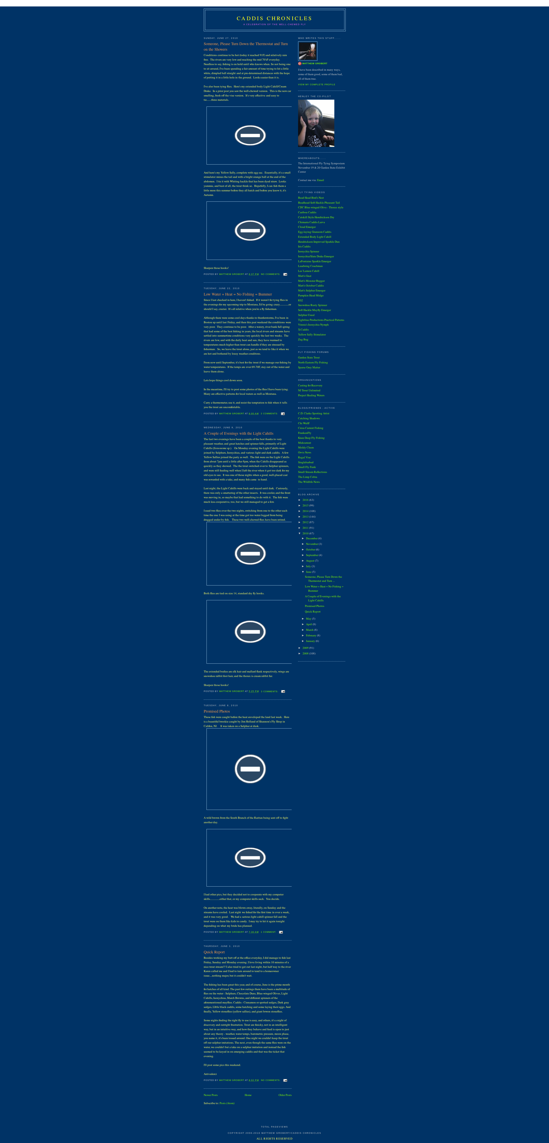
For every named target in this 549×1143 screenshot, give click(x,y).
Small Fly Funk (307, 467)
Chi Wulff (303, 423)
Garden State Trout (309, 357)
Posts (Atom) (227, 1103)
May (309, 618)
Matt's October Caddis (311, 285)
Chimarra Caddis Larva (311, 222)
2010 (306, 533)
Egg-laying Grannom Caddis (314, 232)
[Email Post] (285, 274)
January (311, 641)
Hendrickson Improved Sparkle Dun (319, 242)
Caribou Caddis (307, 212)
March (310, 630)
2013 (306, 516)
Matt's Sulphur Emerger (311, 290)
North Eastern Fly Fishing (313, 362)
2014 (306, 511)
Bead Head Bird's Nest (311, 198)
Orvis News (304, 452)
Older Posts (285, 1095)
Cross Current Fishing (310, 428)
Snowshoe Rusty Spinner (312, 305)
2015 (306, 505)
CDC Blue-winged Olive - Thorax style (320, 207)
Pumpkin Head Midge (311, 295)
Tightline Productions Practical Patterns (321, 320)
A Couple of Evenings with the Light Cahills (238, 433)
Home (248, 1095)
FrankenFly (304, 433)
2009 (306, 648)
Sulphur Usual (306, 315)
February (311, 635)
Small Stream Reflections (312, 472)
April (309, 624)
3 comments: (270, 413)
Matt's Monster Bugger (311, 281)
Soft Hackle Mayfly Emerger (314, 310)
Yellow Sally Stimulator (312, 334)
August (310, 560)
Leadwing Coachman (310, 266)
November (312, 544)
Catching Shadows (309, 418)
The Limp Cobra (307, 477)
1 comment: (269, 932)
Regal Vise (304, 457)
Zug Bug (303, 339)
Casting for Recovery (310, 385)
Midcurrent (304, 443)
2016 (306, 500)
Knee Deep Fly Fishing (311, 438)
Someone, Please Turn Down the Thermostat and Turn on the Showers (246, 46)
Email (320, 180)
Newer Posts (211, 1095)
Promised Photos (217, 711)
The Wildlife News (309, 482)
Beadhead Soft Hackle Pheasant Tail (319, 202)
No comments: (271, 274)
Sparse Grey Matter (309, 367)
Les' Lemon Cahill (308, 271)
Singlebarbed (306, 462)
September (312, 555)
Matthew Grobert (314, 63)
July (309, 566)
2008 (306, 653)
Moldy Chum (306, 447)
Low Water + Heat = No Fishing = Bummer (238, 294)
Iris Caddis (304, 246)
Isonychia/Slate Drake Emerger (316, 256)
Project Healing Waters (311, 395)
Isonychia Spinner (308, 251)
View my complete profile (316, 84)
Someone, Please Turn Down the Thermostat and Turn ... (323, 579)
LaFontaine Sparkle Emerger (314, 261)
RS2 (300, 300)
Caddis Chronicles (274, 18)
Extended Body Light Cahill (314, 237)
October (311, 549)
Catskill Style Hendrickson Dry (316, 217)
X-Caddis (303, 329)
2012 (306, 522)
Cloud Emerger (307, 227)
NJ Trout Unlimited (309, 390)
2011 (306, 528)
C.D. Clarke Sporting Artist (313, 413)
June (309, 572)
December (312, 538)
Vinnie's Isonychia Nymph (313, 324)
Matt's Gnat (304, 276)
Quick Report (214, 951)
